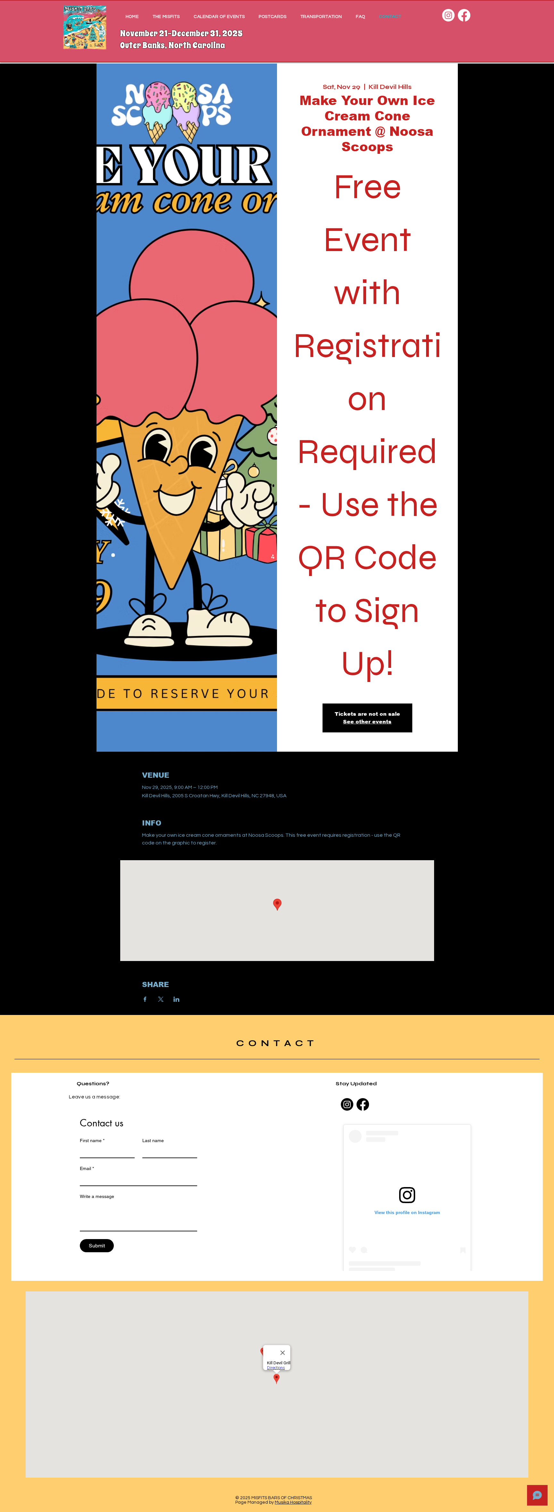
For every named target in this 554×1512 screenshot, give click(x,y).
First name (92, 1140)
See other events (367, 721)
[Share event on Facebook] (145, 999)
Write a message (97, 1196)
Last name (153, 1140)
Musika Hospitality (293, 1502)
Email (87, 1168)
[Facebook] (464, 15)
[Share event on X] (161, 999)
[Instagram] (448, 15)
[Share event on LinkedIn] (176, 999)
